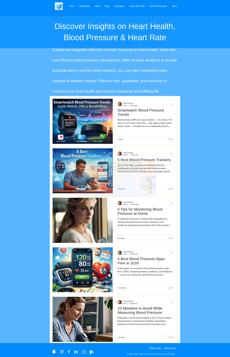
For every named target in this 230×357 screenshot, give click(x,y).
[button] (150, 163)
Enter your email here (99, 177)
